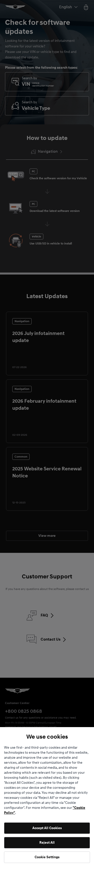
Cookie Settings (47, 857)
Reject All (47, 842)
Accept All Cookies (47, 828)
